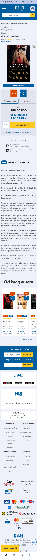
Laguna (3, 33)
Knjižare (27, 428)
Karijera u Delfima (26, 432)
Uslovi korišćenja (10, 467)
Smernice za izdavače (10, 441)
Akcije (10, 436)
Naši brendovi (27, 436)
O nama (27, 440)
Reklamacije (10, 456)
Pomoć (10, 471)
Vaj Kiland (4, 27)
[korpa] (11, 316)
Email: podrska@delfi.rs (18, 418)
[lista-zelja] (5, 316)
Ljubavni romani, (16, 23)
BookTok (10, 447)
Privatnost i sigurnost (10, 461)
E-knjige (24, 23)
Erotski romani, (6, 23)
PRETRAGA (27, 355)
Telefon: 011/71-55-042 (18, 416)
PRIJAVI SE (27, 365)
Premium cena (16, 115)
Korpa (27, 460)
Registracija (27, 456)
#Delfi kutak (10, 432)
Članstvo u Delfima (10, 428)
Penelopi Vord (6, 30)
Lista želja (26, 464)
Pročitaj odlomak (18, 86)
